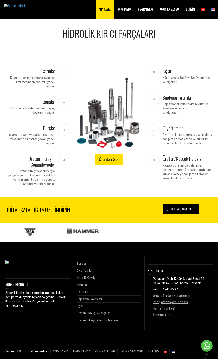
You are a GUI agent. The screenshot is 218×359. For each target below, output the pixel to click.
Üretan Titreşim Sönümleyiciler (97, 320)
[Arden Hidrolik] (15, 5)
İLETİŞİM (190, 9)
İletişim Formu (162, 315)
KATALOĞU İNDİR (183, 209)
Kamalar (82, 285)
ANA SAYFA (105, 9)
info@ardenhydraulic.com (170, 302)
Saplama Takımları (89, 299)
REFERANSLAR (145, 9)
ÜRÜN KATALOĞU (169, 9)
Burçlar (81, 263)
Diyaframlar (85, 270)
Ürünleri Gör (109, 159)
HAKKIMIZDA (124, 9)
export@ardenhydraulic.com (172, 295)
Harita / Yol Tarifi (164, 308)
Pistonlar (83, 292)
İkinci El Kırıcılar (87, 277)
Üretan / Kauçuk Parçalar (93, 313)
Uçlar (80, 306)
